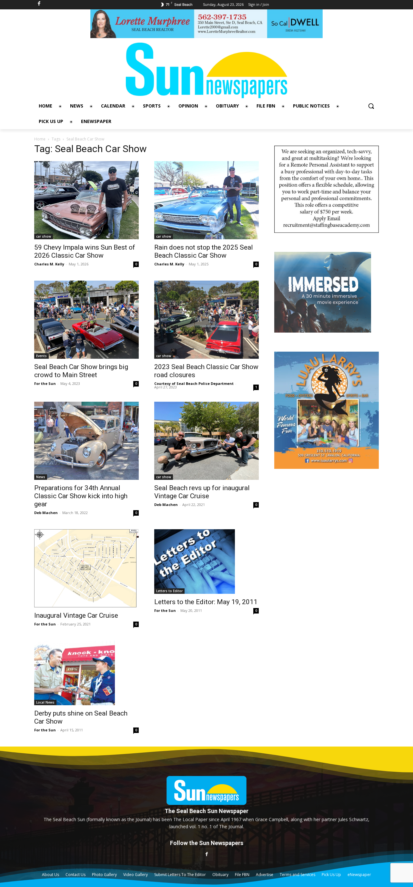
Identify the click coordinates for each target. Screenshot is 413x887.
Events (41, 356)
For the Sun (45, 383)
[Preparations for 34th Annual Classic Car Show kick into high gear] (86, 441)
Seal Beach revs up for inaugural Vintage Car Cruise (202, 492)
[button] (371, 106)
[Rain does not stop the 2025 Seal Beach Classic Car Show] (206, 200)
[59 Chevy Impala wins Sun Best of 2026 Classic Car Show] (86, 200)
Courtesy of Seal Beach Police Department (194, 383)
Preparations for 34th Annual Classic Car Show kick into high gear (80, 496)
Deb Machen (46, 512)
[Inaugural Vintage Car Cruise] (86, 568)
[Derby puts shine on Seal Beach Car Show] (86, 673)
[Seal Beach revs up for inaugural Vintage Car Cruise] (206, 441)
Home (39, 139)
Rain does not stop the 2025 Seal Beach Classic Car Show (203, 251)
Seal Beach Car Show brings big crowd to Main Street (81, 371)
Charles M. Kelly (49, 264)
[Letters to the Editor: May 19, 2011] (206, 561)
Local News (45, 702)
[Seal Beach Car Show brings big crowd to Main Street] (86, 320)
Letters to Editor (169, 591)
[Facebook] (206, 854)
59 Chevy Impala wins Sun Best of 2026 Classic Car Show (84, 251)
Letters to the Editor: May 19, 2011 (205, 602)
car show (43, 236)
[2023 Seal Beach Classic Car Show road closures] (206, 320)
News (40, 477)
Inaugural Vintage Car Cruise (76, 615)
